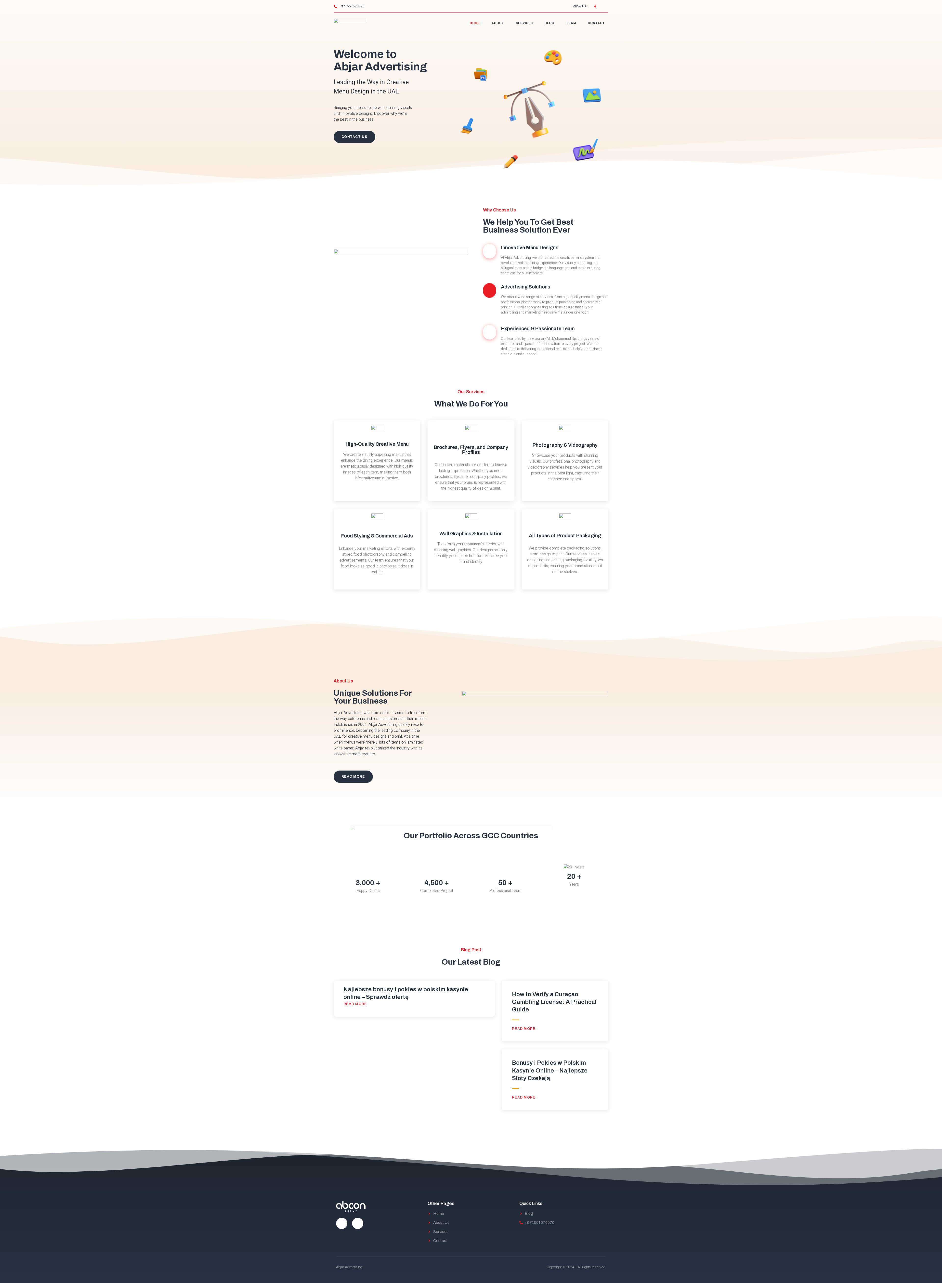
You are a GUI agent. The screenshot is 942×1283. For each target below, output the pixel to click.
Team (571, 23)
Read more (355, 1004)
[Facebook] (341, 1223)
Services (524, 23)
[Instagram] (357, 1223)
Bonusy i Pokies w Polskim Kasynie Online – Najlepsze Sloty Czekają (550, 1070)
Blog (549, 23)
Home (475, 23)
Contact (596, 23)
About (498, 23)
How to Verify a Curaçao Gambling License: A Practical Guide (554, 1002)
